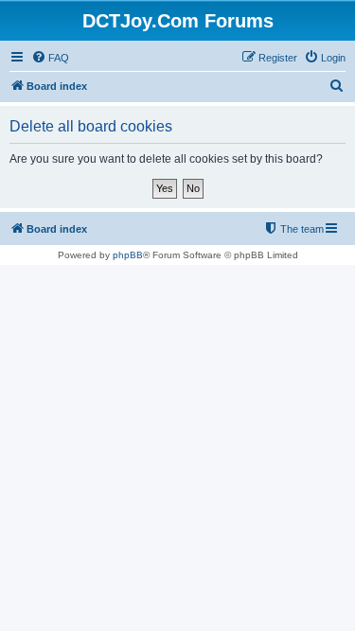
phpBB (128, 255)
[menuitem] (50, 57)
